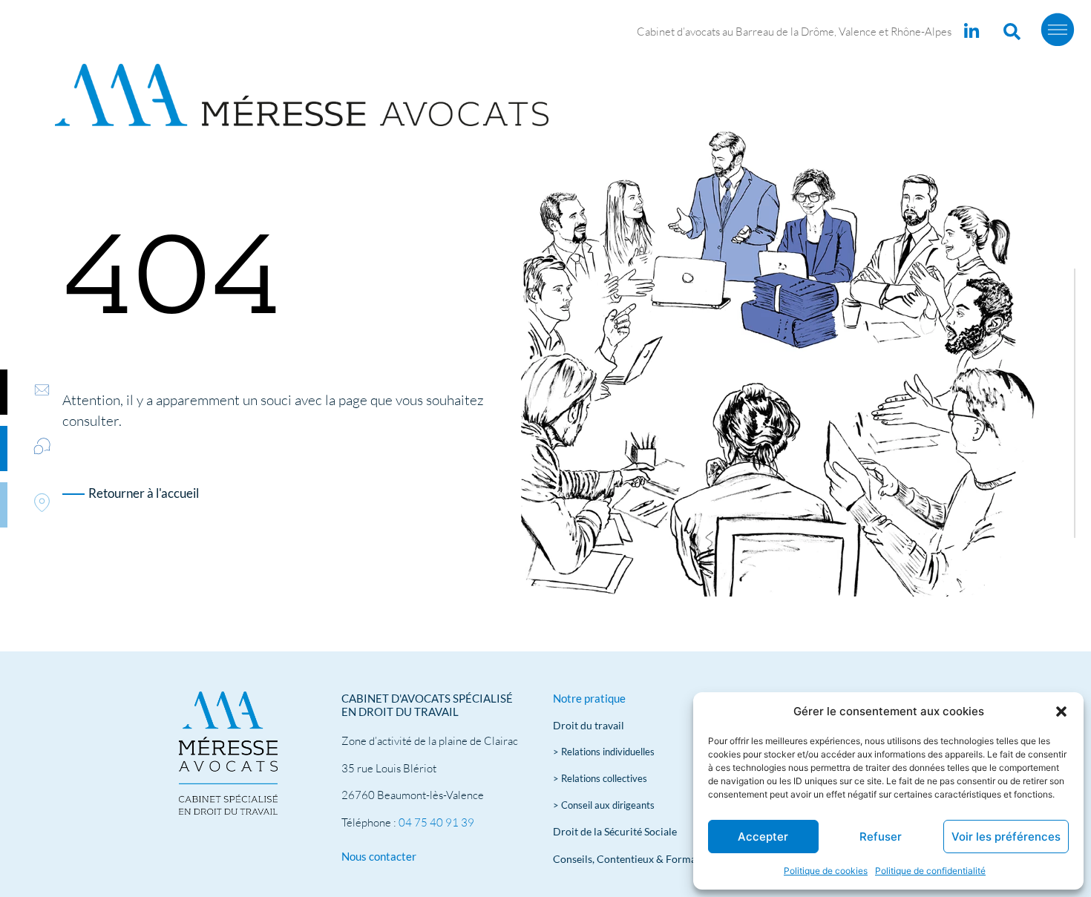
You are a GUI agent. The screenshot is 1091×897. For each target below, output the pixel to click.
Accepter (763, 836)
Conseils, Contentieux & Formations (636, 858)
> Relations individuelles (604, 752)
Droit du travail (588, 725)
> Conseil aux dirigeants (604, 805)
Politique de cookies (826, 870)
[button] (1061, 711)
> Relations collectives (600, 778)
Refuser (880, 836)
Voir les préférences (1006, 836)
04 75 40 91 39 (436, 822)
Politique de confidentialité (930, 870)
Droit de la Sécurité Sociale (615, 831)
